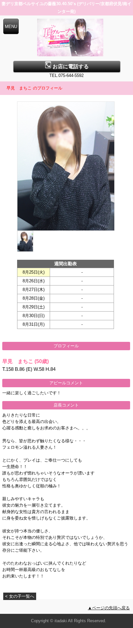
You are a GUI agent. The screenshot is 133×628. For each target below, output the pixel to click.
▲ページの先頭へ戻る (109, 607)
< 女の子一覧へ (19, 596)
